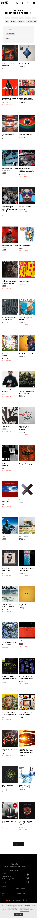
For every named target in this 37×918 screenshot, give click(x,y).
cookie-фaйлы (12, 905)
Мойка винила (4, 895)
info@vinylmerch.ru (6, 882)
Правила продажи (20, 893)
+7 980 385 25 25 (6, 876)
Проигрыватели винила (7, 891)
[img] (27, 874)
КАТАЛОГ (4, 886)
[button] (17, 3)
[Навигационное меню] (34, 3)
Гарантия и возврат (21, 891)
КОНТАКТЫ (4, 873)
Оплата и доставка (20, 888)
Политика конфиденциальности (21, 896)
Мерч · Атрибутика (5, 893)
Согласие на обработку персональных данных (22, 899)
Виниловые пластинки (6, 889)
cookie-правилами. (24, 910)
